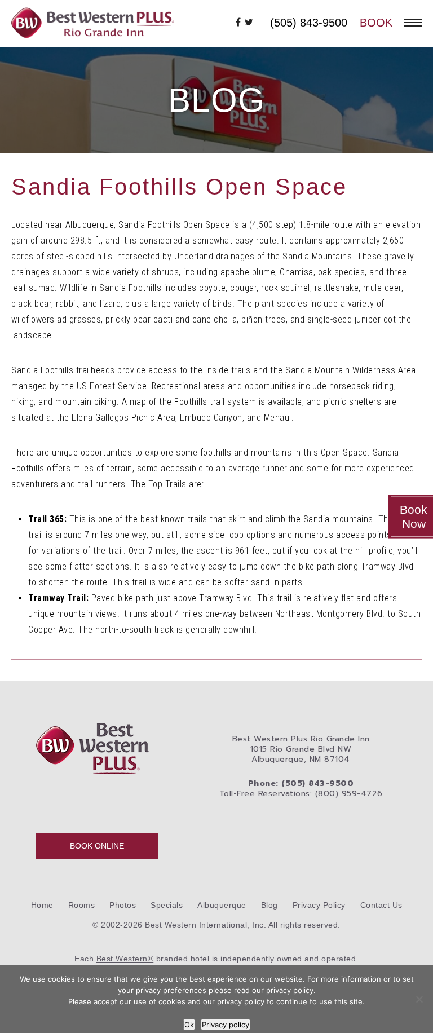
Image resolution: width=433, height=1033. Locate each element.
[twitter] (249, 22)
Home (42, 905)
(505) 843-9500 (308, 22)
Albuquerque (221, 905)
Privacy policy (225, 1024)
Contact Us (381, 905)
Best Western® (125, 958)
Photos (122, 905)
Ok (189, 1024)
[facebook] (238, 22)
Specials (167, 905)
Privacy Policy (319, 905)
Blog (269, 905)
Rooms (81, 905)
